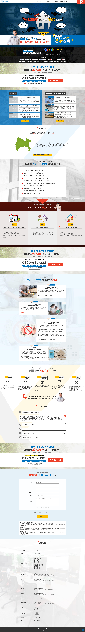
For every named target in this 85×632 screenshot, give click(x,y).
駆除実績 (56, 1)
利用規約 (44, 507)
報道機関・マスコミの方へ (73, 1)
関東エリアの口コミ (49, 54)
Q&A (53, 1)
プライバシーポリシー (40, 507)
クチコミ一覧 (61, 1)
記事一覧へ (24, 120)
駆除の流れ (49, 1)
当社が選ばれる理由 (44, 1)
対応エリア (39, 1)
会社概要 (65, 1)
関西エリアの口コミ (56, 54)
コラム (69, 1)
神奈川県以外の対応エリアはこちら (42, 154)
